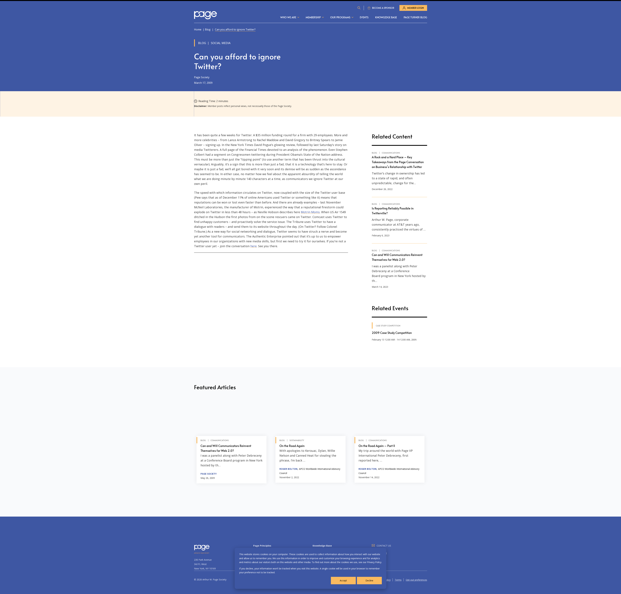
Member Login (415, 7)
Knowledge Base (386, 17)
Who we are (288, 17)
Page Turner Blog (415, 17)
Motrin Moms (310, 212)
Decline (369, 580)
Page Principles (262, 545)
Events (364, 17)
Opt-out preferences (416, 579)
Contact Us (384, 545)
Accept (343, 580)
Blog (208, 29)
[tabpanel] (231, 441)
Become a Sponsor (383, 7)
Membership (313, 17)
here (253, 246)
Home (197, 29)
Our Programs (340, 17)
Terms (398, 579)
